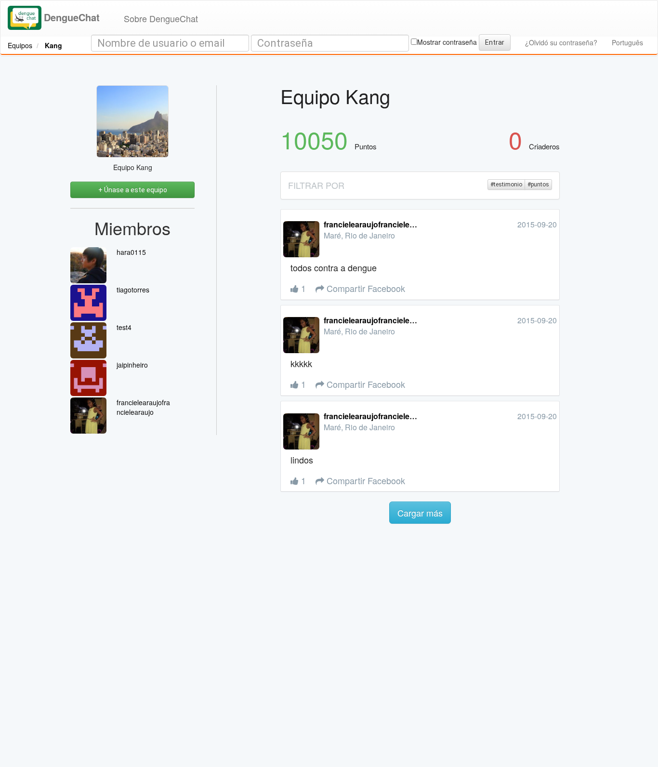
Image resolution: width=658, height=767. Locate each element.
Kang (53, 45)
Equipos (20, 45)
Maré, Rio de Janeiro (359, 235)
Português (627, 42)
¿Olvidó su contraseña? (561, 42)
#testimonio (506, 184)
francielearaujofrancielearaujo (143, 407)
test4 (124, 327)
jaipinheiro (132, 365)
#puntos (538, 184)
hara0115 (131, 252)
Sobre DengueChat (161, 18)
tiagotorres (133, 289)
